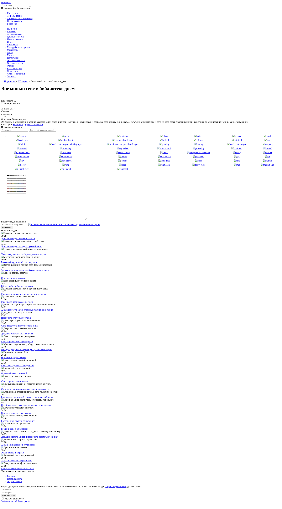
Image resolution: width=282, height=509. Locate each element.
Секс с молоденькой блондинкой (17, 365)
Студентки (12, 71)
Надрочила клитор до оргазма (16, 318)
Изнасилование (15, 39)
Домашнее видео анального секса (18, 238)
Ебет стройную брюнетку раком (17, 286)
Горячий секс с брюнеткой (14, 429)
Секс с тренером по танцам (14, 381)
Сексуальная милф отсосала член (17, 468)
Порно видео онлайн (115, 486)
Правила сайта (14, 21)
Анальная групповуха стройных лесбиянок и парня (27, 310)
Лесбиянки (12, 44)
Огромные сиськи (16, 60)
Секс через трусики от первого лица (19, 325)
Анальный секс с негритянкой (16, 460)
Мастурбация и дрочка (18, 47)
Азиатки (11, 31)
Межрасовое (13, 50)
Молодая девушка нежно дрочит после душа (23, 294)
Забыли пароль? (9, 501)
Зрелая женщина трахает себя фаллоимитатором (25, 270)
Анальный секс (14, 34)
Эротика (11, 76)
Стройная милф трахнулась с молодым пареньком (26, 405)
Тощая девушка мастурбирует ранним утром (23, 254)
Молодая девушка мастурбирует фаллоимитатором (26, 349)
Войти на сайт (8, 495)
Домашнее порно (15, 36)
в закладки (6, 114)
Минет (10, 55)
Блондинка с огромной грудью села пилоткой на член (28, 397)
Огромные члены (16, 63)
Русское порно (14, 68)
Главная (11, 476)
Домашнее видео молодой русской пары (21, 246)
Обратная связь (14, 481)
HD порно (12, 28)
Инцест (11, 42)
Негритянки (13, 58)
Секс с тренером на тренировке (17, 341)
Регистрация (24, 501)
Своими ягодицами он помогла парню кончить (24, 389)
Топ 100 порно (14, 16)
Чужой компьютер (14, 498)
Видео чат (12, 23)
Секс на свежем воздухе (13, 278)
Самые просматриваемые (19, 18)
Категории (12, 13)
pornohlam (6, 2)
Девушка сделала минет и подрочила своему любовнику (29, 437)
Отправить (7, 228)
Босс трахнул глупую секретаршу (18, 421)
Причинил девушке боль (13, 357)
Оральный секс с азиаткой (14, 373)
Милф (10, 52)
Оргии (10, 66)
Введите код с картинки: (13, 221)
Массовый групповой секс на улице (19, 262)
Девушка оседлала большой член (17, 333)
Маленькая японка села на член (17, 302)
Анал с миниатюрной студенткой (18, 444)
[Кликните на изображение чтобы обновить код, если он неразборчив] (64, 224)
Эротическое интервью (12, 452)
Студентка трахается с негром (16, 413)
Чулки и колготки (16, 73)
